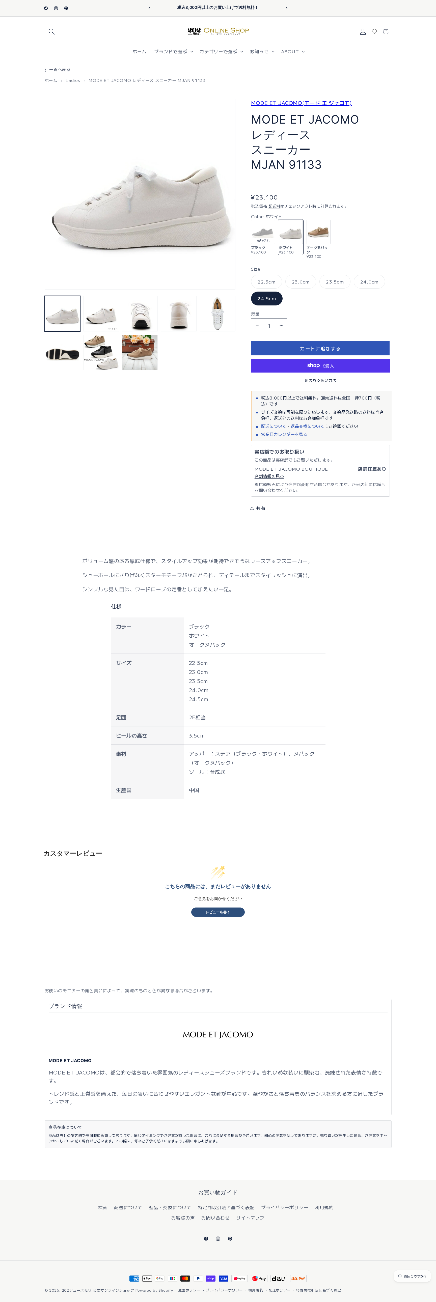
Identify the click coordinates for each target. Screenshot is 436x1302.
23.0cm (301, 283)
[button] (52, 32)
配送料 (274, 205)
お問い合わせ (215, 1217)
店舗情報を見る (269, 476)
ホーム (51, 80)
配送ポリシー (280, 1289)
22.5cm (267, 283)
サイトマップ (250, 1217)
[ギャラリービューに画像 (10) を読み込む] (101, 313)
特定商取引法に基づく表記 (226, 1207)
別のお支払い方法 (320, 380)
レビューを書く (218, 912)
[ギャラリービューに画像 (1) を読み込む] (62, 313)
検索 (103, 1207)
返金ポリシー (189, 1289)
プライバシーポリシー (285, 1207)
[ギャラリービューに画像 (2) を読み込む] (101, 352)
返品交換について (307, 426)
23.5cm (335, 283)
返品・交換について (170, 1207)
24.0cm (369, 283)
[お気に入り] (374, 31)
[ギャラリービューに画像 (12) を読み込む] (179, 313)
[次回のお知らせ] (286, 8)
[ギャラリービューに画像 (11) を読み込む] (140, 313)
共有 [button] (261, 508)
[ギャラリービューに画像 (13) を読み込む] (217, 313)
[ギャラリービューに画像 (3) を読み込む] (140, 352)
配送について (274, 426)
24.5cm (267, 298)
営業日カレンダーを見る (284, 434)
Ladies (73, 80)
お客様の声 (183, 1217)
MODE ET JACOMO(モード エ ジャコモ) (301, 102)
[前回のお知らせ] (149, 8)
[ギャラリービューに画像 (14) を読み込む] (62, 352)
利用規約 (324, 1207)
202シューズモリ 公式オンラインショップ (98, 1290)
